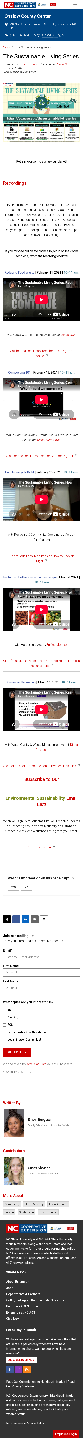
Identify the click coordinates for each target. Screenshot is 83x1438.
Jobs (9, 1288)
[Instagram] (18, 1369)
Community (12, 1204)
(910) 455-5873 (19, 35)
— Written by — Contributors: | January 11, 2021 (39, 66)
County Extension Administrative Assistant (49, 1125)
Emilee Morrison (57, 644)
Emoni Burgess (27, 64)
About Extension (17, 1282)
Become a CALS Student (23, 1306)
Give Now (12, 1318)
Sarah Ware (68, 335)
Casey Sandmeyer (49, 440)
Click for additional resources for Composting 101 (39, 456)
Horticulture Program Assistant (43, 1173)
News (6, 47)
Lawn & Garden (58, 1204)
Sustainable (26, 1212)
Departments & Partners (23, 1294)
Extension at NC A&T (20, 1312)
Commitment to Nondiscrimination (42, 1382)
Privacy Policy (22, 1071)
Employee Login (66, 1434)
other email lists (36, 1064)
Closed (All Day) (51, 35)
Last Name (10, 981)
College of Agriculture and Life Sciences (35, 1300)
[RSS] (27, 1369)
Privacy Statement (24, 1386)
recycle (9, 1212)
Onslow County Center (28, 16)
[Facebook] (10, 1369)
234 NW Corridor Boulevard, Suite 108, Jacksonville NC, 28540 (43, 26)
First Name (11, 966)
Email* (7, 950)
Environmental (48, 1212)
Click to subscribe (40, 847)
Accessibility (35, 1423)
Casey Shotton (66, 64)
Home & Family (34, 1204)
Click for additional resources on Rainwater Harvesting (39, 766)
